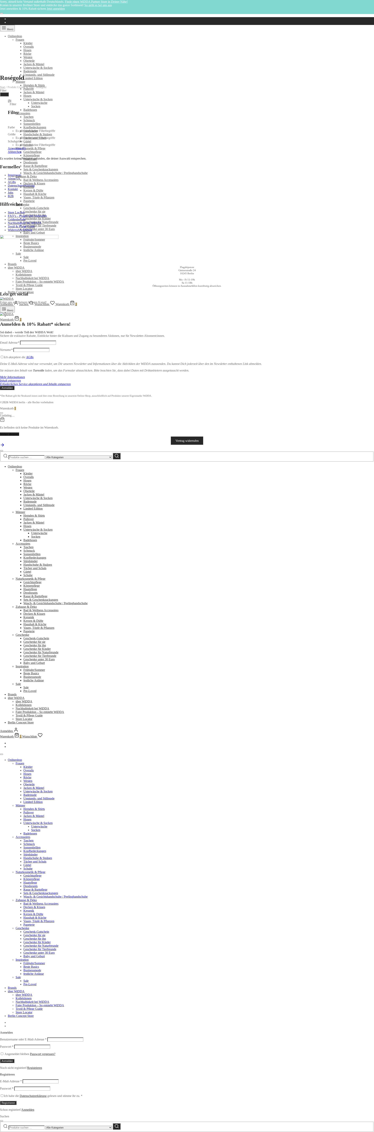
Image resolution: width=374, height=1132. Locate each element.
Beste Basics (31, 673)
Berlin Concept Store (21, 722)
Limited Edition (33, 78)
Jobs (10, 192)
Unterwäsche (39, 102)
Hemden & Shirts (34, 85)
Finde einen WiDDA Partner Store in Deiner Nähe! (96, 1)
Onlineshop (15, 36)
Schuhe (28, 575)
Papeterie (29, 201)
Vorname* (6, 349)
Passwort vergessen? (42, 1054)
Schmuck (29, 120)
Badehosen (30, 109)
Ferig (4, 94)
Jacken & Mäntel (33, 64)
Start (2, 87)
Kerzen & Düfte (33, 190)
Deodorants (30, 162)
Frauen (20, 39)
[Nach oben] (2, 446)
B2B (11, 196)
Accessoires (23, 113)
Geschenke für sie (34, 211)
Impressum (14, 175)
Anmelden (7, 1061)
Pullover (28, 519)
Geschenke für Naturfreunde (40, 652)
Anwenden (17, 148)
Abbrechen (14, 152)
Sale (18, 684)
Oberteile (29, 60)
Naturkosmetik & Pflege (30, 148)
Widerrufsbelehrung (20, 230)
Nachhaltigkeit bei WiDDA (32, 278)
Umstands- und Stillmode (39, 74)
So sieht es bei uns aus (98, 5)
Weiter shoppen (9, 434)
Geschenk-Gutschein (36, 208)
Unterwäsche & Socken (38, 67)
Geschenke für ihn (34, 645)
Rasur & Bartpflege (35, 166)
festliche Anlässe (33, 680)
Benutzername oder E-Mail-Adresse (23, 1039)
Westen (27, 57)
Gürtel (27, 141)
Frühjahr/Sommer (34, 669)
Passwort (6, 1046)
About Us (14, 178)
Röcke (27, 53)
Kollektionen (24, 274)
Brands (12, 694)
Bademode (30, 71)
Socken (35, 106)
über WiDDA (16, 267)
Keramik (28, 617)
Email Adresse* (9, 342)
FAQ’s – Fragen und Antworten (27, 216)
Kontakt (13, 189)
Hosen (27, 50)
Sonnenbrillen (32, 123)
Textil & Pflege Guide (29, 285)
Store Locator (24, 288)
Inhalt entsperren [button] (10, 380)
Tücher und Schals (34, 568)
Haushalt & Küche (34, 194)
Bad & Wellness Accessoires (40, 180)
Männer (20, 81)
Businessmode (32, 676)
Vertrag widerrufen (187, 440)
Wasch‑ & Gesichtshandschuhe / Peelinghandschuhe (55, 173)
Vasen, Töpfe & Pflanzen (38, 197)
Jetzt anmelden (56, 8)
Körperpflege (31, 155)
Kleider (28, 43)
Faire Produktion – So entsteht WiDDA (40, 281)
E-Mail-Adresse (11, 1081)
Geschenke (22, 204)
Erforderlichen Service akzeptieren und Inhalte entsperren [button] (35, 384)
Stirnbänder (30, 561)
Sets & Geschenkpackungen (40, 169)
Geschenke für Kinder (37, 218)
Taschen (28, 116)
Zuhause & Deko (26, 176)
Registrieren (34, 1067)
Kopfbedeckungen (34, 127)
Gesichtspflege (32, 152)
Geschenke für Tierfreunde (39, 225)
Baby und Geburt (34, 232)
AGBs (12, 182)
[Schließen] (1, 13)
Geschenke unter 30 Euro (39, 229)
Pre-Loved (29, 691)
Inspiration (22, 666)
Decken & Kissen (34, 183)
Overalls (28, 46)
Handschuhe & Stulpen (37, 134)
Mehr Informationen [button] (12, 377)
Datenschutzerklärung (21, 185)
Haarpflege (30, 589)
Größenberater (17, 219)
